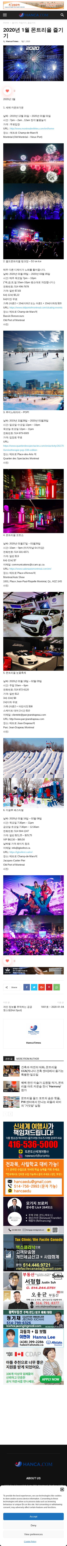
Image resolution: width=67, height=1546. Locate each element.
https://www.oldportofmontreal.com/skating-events (35, 307)
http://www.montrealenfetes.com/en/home (32, 128)
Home (6, 22)
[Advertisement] (33, 1413)
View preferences (33, 1534)
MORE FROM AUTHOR (27, 1058)
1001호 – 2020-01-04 (52, 1006)
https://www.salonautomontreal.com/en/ (30, 568)
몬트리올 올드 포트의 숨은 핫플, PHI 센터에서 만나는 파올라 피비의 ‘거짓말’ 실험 (41, 1102)
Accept (33, 1516)
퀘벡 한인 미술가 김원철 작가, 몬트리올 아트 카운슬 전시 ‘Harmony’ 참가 (42, 1086)
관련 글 (9, 1058)
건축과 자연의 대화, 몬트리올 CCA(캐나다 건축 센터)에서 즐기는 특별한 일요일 (42, 1071)
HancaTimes (12, 41)
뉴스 (5, 1075)
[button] (62, 1489)
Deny (33, 1525)
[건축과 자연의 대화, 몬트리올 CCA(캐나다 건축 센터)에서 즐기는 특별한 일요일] (11, 1071)
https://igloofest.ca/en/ (21, 852)
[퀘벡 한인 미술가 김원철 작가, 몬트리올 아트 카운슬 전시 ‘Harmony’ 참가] (11, 1086)
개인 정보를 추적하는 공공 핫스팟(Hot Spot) (17, 1008)
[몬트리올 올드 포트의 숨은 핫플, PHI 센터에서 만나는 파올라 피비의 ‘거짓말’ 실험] (11, 1102)
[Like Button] (7, 91)
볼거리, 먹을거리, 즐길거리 (23, 22)
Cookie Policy (30, 1542)
